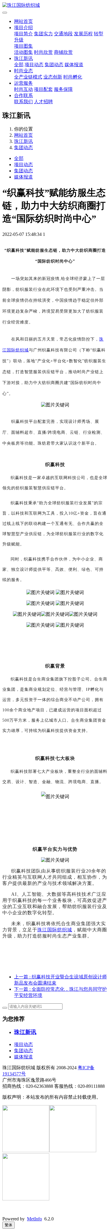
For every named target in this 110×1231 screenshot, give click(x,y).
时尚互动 (23, 89)
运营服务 (23, 83)
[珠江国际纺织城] (55, 5)
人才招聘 (43, 101)
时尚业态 (23, 70)
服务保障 (63, 89)
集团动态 (54, 64)
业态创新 (52, 76)
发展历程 (83, 33)
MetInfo (34, 1218)
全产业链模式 (28, 76)
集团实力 (43, 33)
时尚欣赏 (43, 52)
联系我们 (23, 101)
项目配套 (43, 89)
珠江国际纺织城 (54, 929)
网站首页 (23, 21)
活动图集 (23, 52)
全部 (18, 64)
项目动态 (34, 64)
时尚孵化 (72, 76)
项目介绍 (23, 27)
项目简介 (23, 33)
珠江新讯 (23, 58)
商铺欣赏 (63, 52)
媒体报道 (74, 64)
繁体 (8, 1225)
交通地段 (63, 33)
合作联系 (23, 95)
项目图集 (23, 46)
